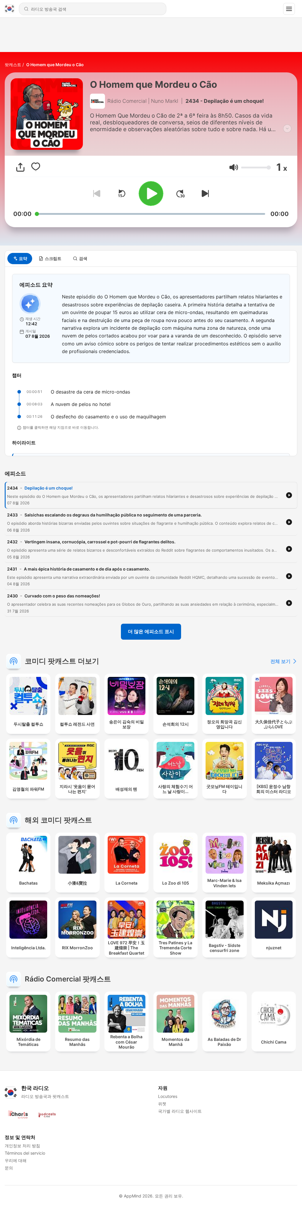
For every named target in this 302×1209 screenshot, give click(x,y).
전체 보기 (280, 661)
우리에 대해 (16, 1160)
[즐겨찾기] (35, 167)
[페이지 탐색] (289, 9)
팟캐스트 (13, 64)
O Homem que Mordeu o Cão (55, 64)
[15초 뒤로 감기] (121, 193)
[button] (233, 167)
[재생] (151, 193)
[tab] (19, 258)
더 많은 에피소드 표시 (151, 631)
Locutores (167, 1096)
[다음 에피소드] (204, 193)
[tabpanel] (151, 361)
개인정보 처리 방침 (22, 1145)
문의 (9, 1167)
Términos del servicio (25, 1153)
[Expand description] (287, 128)
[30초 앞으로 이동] (180, 193)
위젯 (162, 1103)
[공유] (20, 167)
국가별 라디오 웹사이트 (180, 1111)
